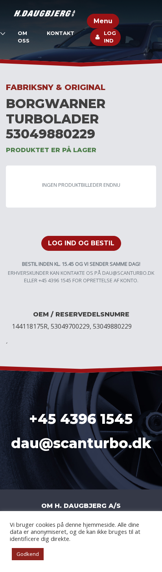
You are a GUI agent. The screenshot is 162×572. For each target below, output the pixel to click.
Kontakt (60, 33)
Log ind (110, 37)
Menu (103, 21)
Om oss (23, 37)
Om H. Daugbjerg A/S (81, 505)
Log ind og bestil (81, 243)
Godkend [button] (28, 553)
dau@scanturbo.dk (128, 272)
